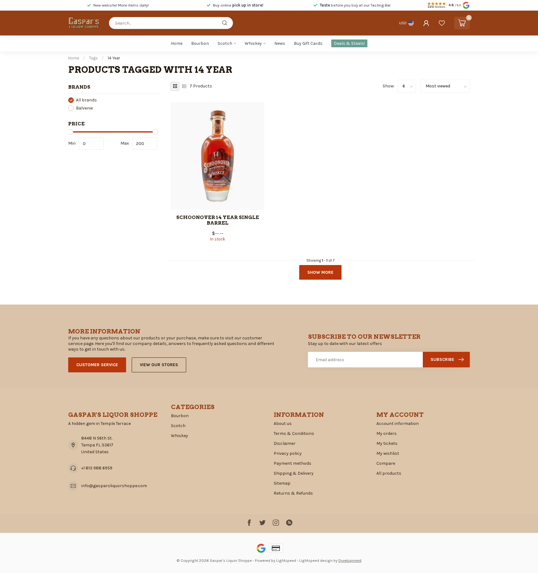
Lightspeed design (316, 560)
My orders (386, 433)
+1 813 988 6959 (96, 468)
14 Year (114, 58)
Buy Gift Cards (308, 43)
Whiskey (253, 43)
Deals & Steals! (349, 43)
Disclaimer (284, 443)
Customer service (97, 364)
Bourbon (200, 43)
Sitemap (282, 483)
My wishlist (387, 453)
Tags (93, 58)
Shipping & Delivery (294, 473)
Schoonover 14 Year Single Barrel (217, 220)
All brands (86, 100)
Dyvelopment (349, 560)
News (279, 43)
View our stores (159, 364)
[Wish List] (442, 23)
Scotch (225, 43)
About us (283, 423)
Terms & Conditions (294, 433)
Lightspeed (286, 560)
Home (176, 43)
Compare (385, 463)
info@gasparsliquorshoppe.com (114, 485)
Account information (397, 423)
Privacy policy (288, 453)
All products (388, 473)
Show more (320, 272)
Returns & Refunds (293, 493)
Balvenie (84, 108)
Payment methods (292, 463)
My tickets (387, 443)
